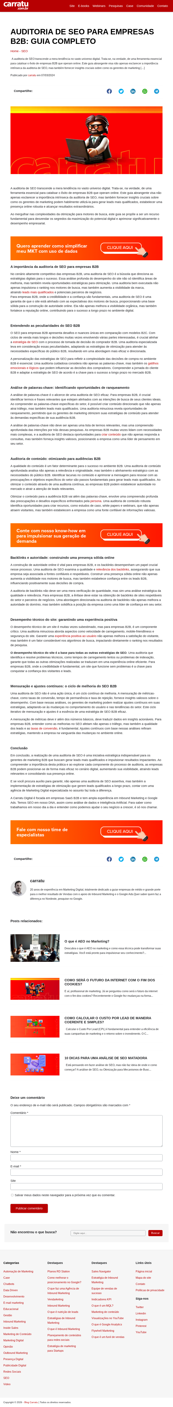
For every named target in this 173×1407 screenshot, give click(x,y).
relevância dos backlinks (112, 569)
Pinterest (141, 1326)
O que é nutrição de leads (62, 1311)
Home (14, 51)
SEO (24, 51)
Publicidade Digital (14, 1365)
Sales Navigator (101, 1271)
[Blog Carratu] (16, 6)
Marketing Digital (13, 1340)
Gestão (7, 1315)
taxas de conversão (44, 728)
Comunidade (145, 6)
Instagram (141, 1319)
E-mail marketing (13, 1302)
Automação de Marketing (18, 1271)
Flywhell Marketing (103, 1330)
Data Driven (10, 1290)
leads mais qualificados (38, 292)
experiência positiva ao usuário (75, 636)
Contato (162, 6)
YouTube (141, 1332)
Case (129, 6)
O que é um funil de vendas (108, 1337)
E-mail (15, 1166)
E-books (83, 6)
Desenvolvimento (13, 1296)
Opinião (8, 1346)
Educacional (10, 1309)
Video (6, 1384)
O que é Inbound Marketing (63, 1329)
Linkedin (141, 1313)
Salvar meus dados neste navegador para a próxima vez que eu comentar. (65, 1195)
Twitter (140, 1307)
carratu (32, 75)
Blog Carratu (31, 1402)
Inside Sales (10, 1327)
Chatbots (8, 1284)
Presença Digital (13, 1359)
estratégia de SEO (25, 342)
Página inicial (144, 1271)
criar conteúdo (111, 434)
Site (72, 6)
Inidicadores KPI (101, 1299)
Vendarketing (55, 1299)
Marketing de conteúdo (105, 1311)
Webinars (99, 6)
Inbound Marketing (14, 1321)
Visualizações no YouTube (108, 1318)
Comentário (19, 1113)
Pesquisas (116, 6)
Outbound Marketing (15, 1352)
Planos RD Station (58, 1271)
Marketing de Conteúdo (17, 1334)
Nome (15, 1152)
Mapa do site (143, 1277)
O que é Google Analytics (107, 1324)
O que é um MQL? (102, 1305)
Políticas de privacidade (150, 1290)
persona (95, 501)
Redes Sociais (12, 1371)
